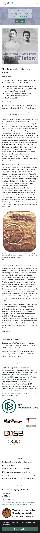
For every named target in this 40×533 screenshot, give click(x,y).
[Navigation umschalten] (37, 3)
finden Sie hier (25, 472)
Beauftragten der (24, 382)
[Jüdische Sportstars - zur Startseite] (7, 3)
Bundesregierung (7, 384)
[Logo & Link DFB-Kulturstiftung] (20, 406)
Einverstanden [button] (20, 529)
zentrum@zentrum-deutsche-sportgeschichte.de (18, 502)
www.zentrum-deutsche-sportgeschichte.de (16, 504)
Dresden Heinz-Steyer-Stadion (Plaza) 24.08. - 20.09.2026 (20, 13)
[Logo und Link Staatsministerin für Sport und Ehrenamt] (20, 421)
